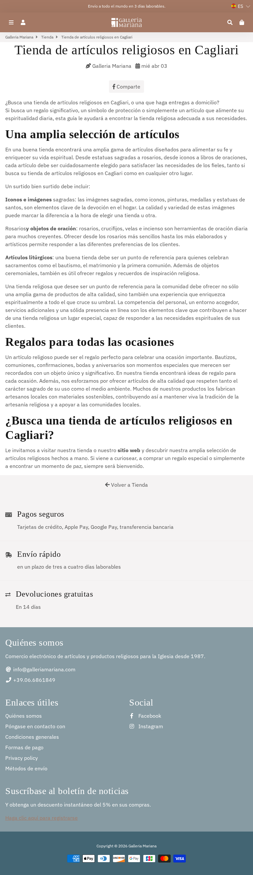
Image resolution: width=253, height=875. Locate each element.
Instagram (150, 726)
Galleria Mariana (19, 37)
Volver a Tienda (129, 484)
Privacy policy (21, 758)
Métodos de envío (26, 768)
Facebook (149, 715)
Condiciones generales (32, 736)
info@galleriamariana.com (43, 669)
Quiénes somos (23, 715)
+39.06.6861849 (33, 680)
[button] (241, 6)
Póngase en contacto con (35, 726)
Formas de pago (24, 747)
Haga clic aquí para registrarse (41, 817)
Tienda (47, 37)
